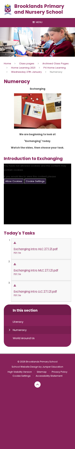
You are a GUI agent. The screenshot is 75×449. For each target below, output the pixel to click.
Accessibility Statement (49, 375)
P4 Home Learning (55, 67)
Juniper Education (52, 366)
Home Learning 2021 (23, 67)
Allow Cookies (13, 181)
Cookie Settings (35, 181)
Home (7, 63)
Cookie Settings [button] (22, 375)
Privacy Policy (59, 371)
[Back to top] (37, 384)
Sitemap (42, 371)
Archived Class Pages (55, 63)
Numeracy (56, 72)
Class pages (26, 63)
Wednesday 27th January (26, 72)
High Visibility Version (20, 371)
